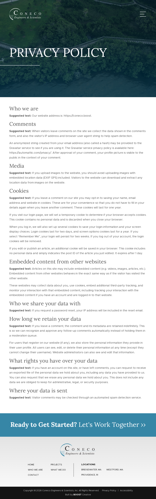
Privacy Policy (109, 491)
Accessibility (126, 491)
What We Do (58, 470)
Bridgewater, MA (91, 470)
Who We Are (35, 470)
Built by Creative (78, 495)
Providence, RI (89, 475)
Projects (56, 465)
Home (31, 465)
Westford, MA (114, 470)
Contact (33, 475)
